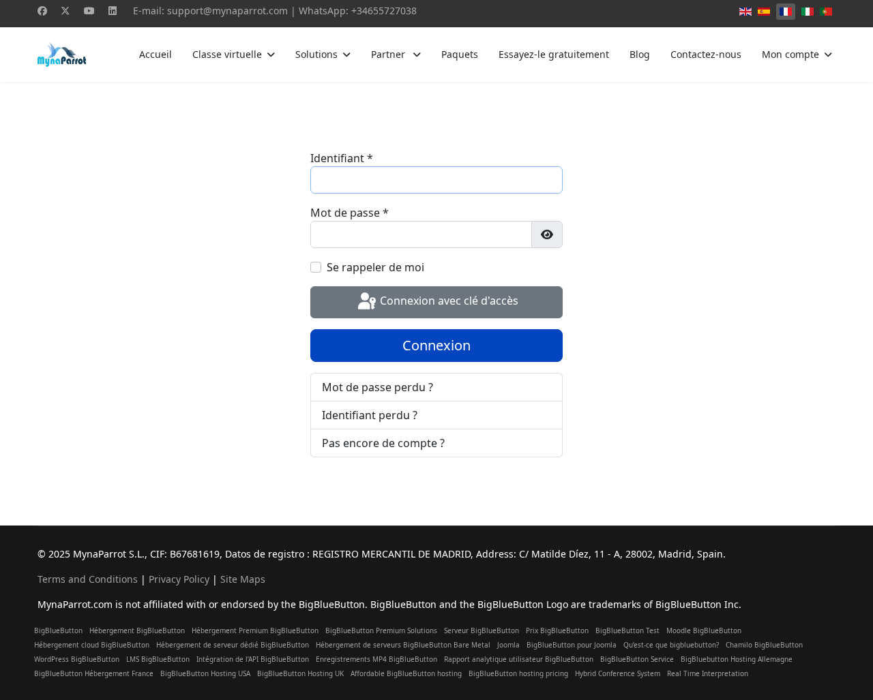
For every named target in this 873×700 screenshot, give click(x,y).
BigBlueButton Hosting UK (300, 673)
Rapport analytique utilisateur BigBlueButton (518, 659)
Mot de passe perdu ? (377, 387)
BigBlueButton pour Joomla (572, 645)
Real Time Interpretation (707, 673)
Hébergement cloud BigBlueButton (91, 645)
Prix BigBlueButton (557, 630)
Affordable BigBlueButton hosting (406, 673)
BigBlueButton (58, 630)
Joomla (508, 645)
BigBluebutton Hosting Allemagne (737, 659)
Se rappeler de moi (375, 267)
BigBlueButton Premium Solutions (381, 630)
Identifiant (341, 158)
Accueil (155, 54)
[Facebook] (42, 10)
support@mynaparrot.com (227, 10)
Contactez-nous (705, 54)
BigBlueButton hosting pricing (518, 673)
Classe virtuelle (227, 54)
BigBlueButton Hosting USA (205, 673)
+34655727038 (384, 10)
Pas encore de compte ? (383, 443)
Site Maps (242, 579)
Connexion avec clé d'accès (447, 301)
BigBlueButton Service (637, 659)
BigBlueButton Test (627, 630)
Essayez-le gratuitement (554, 54)
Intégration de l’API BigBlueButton (252, 659)
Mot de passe (349, 212)
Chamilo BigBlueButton (764, 645)
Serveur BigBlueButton (481, 630)
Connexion (436, 345)
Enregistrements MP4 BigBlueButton (376, 659)
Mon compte (790, 54)
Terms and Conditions (88, 579)
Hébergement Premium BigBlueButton (255, 630)
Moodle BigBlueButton (703, 630)
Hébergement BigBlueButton (137, 630)
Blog (640, 54)
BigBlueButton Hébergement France (93, 673)
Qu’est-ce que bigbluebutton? (671, 645)
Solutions (316, 54)
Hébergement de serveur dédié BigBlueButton (232, 645)
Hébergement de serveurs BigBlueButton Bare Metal (403, 645)
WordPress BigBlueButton (76, 659)
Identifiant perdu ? (369, 415)
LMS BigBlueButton (158, 659)
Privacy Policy (179, 579)
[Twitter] (65, 10)
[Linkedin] (112, 10)
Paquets (459, 54)
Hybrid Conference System (617, 673)
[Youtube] (89, 10)
